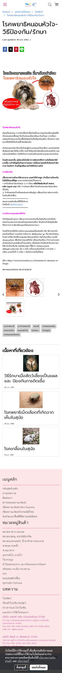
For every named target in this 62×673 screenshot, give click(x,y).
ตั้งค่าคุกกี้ (21, 667)
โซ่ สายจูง (7, 560)
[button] (48, 4)
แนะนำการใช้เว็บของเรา (15, 612)
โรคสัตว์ (6, 598)
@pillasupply (16, 204)
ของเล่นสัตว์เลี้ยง (11, 578)
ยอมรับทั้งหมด (39, 667)
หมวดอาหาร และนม (13, 532)
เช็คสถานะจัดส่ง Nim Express (18, 507)
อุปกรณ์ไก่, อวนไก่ (12, 555)
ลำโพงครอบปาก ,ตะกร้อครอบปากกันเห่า (24, 564)
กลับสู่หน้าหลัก (10, 488)
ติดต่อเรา (7, 498)
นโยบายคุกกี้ (23, 661)
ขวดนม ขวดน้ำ (10, 546)
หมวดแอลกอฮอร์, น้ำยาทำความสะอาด (23, 541)
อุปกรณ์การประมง (12, 583)
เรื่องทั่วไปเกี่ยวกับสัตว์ (14, 603)
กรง (4, 574)
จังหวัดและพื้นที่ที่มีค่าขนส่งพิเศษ (19, 516)
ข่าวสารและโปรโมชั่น (14, 608)
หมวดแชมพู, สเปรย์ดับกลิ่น (16, 536)
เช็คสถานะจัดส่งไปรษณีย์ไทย (18, 512)
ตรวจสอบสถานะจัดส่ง (14, 502)
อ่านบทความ (9, 493)
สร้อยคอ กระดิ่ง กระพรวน (16, 569)
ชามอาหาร (8, 550)
